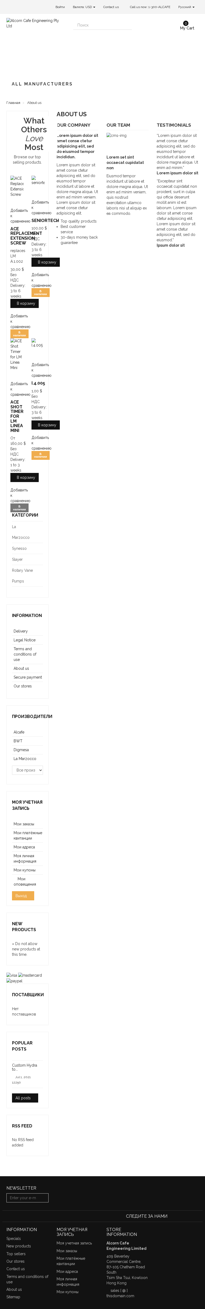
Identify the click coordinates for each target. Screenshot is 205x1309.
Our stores (23, 686)
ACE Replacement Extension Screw (26, 236)
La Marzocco (25, 759)
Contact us (111, 7)
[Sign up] (44, 1197)
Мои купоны (25, 870)
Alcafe (19, 732)
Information (27, 615)
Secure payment (28, 677)
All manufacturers (42, 83)
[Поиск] (127, 25)
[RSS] (188, 1216)
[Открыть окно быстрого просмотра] (11, 200)
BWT (18, 741)
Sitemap (13, 1297)
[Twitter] (180, 1216)
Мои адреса (24, 847)
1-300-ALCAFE (159, 7)
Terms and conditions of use (25, 654)
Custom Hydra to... (24, 1067)
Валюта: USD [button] (83, 7)
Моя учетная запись (74, 1243)
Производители (32, 716)
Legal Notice (25, 640)
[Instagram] (195, 1216)
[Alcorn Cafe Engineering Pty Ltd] (35, 45)
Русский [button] (185, 7)
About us (21, 668)
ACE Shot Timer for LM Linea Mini (16, 416)
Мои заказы (24, 824)
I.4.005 (38, 383)
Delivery (21, 631)
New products (18, 1246)
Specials (13, 1238)
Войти (60, 7)
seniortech (45, 220)
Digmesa (21, 750)
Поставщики (28, 994)
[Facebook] (172, 1216)
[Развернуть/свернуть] (38, 532)
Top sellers (16, 1254)
